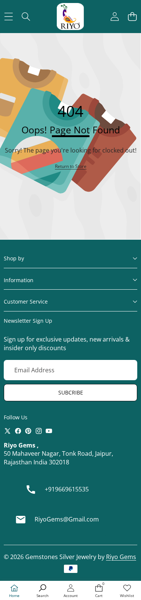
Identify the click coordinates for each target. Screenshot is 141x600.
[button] (132, 16)
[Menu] (8, 16)
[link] (127, 591)
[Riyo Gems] (70, 16)
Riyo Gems (121, 557)
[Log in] (114, 16)
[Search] (26, 16)
